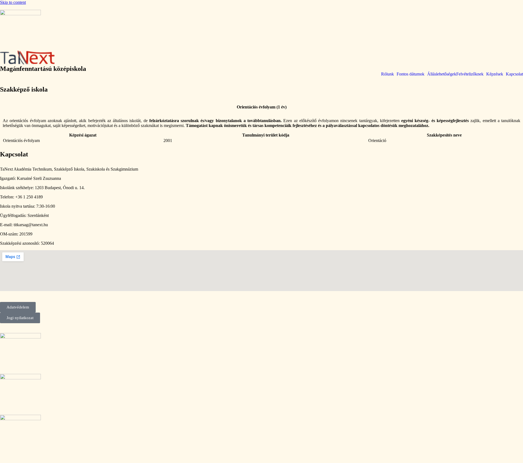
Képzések (494, 74)
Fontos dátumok (410, 74)
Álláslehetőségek (441, 74)
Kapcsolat (514, 74)
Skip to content (13, 2)
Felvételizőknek (470, 74)
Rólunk (387, 74)
